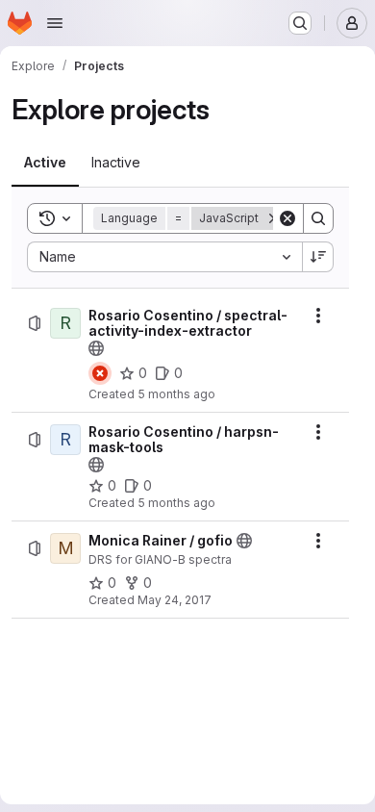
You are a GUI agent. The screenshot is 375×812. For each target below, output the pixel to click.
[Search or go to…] (300, 23)
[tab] (45, 163)
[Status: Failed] (100, 373)
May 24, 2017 (175, 600)
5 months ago (176, 394)
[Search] (318, 218)
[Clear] (287, 218)
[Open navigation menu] (54, 23)
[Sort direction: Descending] (318, 256)
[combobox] (164, 256)
